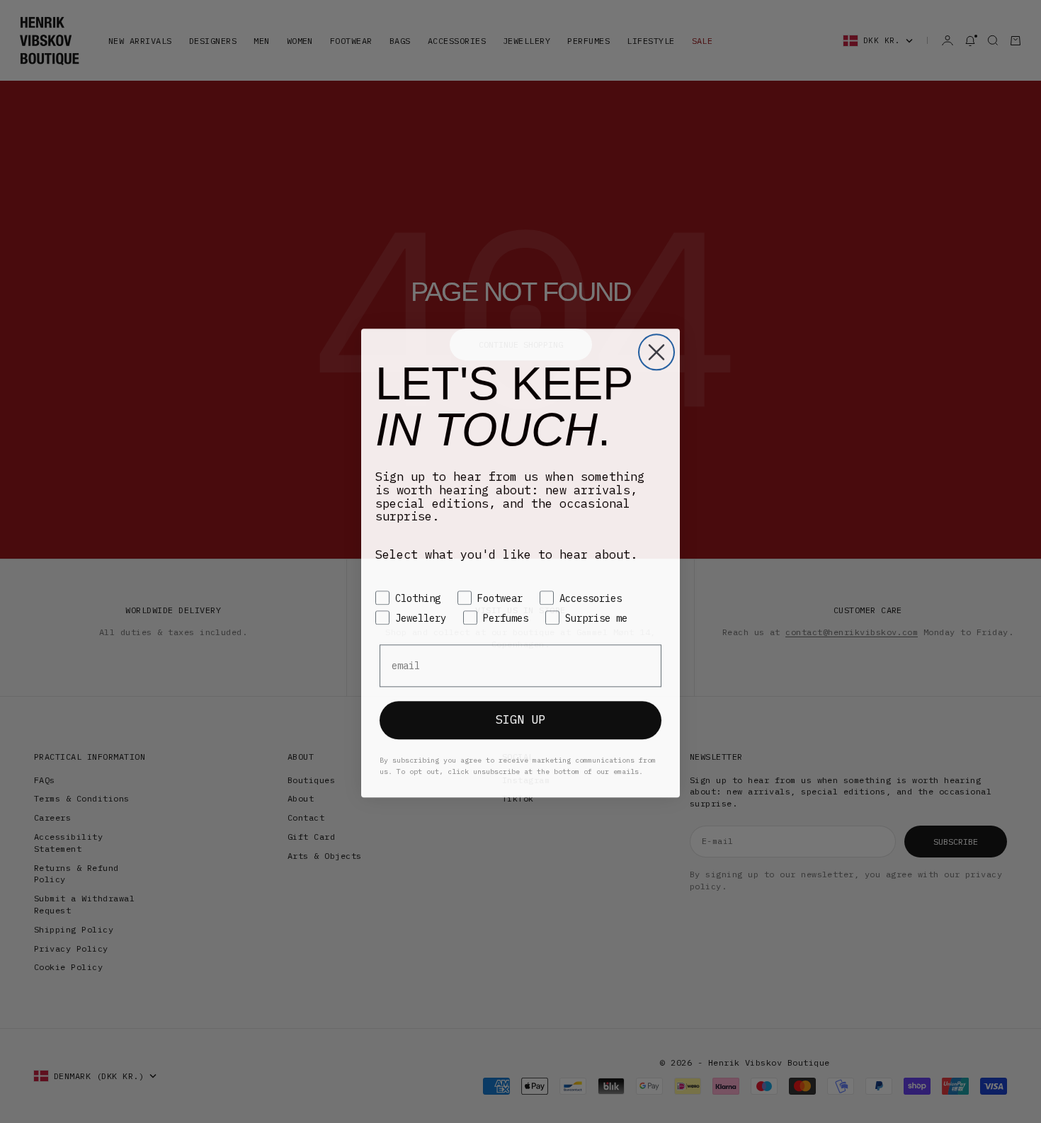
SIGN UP (520, 718)
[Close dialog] (656, 350)
